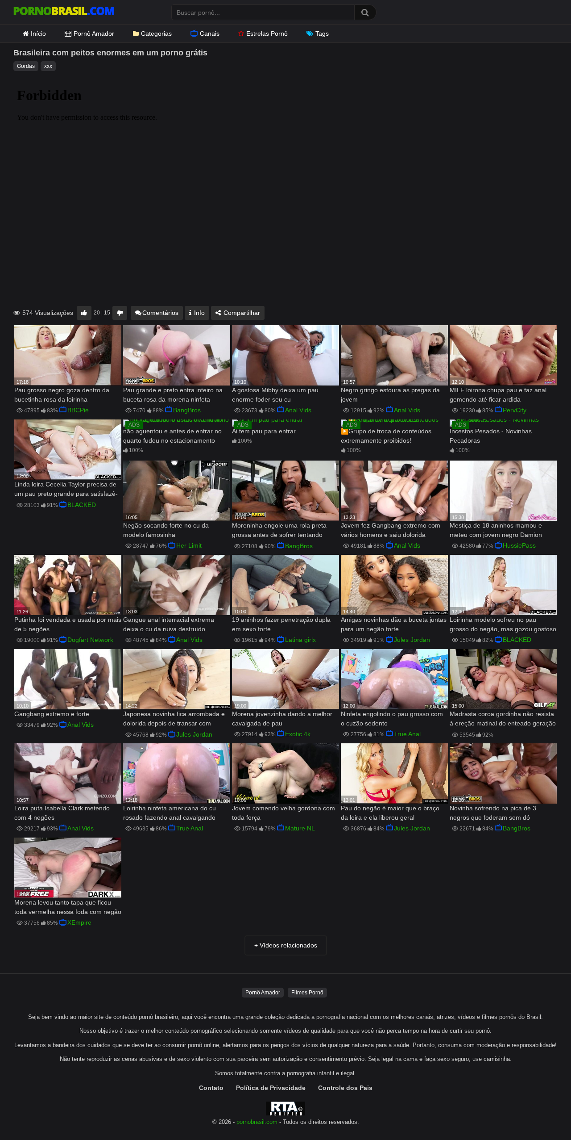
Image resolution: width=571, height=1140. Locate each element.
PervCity (514, 410)
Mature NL (300, 828)
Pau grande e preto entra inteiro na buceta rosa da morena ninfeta (173, 394)
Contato (211, 1087)
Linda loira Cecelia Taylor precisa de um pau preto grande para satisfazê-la (66, 490)
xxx (48, 66)
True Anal (407, 734)
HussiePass (519, 545)
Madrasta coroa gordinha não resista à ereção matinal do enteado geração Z (503, 719)
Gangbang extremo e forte (51, 713)
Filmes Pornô (307, 992)
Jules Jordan (412, 639)
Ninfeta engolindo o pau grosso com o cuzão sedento (392, 718)
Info (198, 312)
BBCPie (78, 410)
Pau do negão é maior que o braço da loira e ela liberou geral (390, 813)
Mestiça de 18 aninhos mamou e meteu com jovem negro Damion (496, 530)
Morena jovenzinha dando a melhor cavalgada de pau (282, 718)
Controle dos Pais (345, 1087)
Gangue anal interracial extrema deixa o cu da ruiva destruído (168, 624)
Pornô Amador (94, 33)
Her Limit (189, 545)
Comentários (160, 312)
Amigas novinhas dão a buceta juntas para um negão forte (394, 624)
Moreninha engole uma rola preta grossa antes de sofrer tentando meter (279, 531)
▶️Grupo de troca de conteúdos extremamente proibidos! (386, 436)
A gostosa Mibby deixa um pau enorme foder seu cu (275, 394)
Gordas (26, 66)
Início (38, 33)
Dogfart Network (90, 639)
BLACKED (81, 504)
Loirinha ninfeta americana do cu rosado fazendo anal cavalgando (169, 813)
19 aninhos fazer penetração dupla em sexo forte (281, 624)
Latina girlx (300, 639)
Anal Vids (298, 410)
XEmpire (79, 922)
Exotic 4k (297, 734)
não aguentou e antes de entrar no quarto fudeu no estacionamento (172, 436)
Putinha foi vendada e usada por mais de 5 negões (67, 624)
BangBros (187, 410)
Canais (209, 33)
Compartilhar (241, 312)
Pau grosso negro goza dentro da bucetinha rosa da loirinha (61, 394)
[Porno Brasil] (63, 12)
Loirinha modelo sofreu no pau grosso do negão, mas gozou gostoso (503, 624)
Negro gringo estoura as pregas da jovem (390, 394)
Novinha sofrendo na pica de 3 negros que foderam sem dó (493, 813)
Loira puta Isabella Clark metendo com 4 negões (62, 813)
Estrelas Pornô (267, 33)
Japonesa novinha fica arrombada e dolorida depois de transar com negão (174, 719)
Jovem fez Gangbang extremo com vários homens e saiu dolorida (390, 530)
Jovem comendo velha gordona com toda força (283, 813)
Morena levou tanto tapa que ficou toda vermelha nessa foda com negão (67, 907)
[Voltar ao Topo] (541, 1113)
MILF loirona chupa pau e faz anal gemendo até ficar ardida (498, 394)
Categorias (156, 33)
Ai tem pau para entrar (264, 431)
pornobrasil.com (256, 1122)
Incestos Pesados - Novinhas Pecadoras (491, 436)
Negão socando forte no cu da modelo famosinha (166, 530)
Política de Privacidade (271, 1087)
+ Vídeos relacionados (285, 945)
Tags (322, 33)
